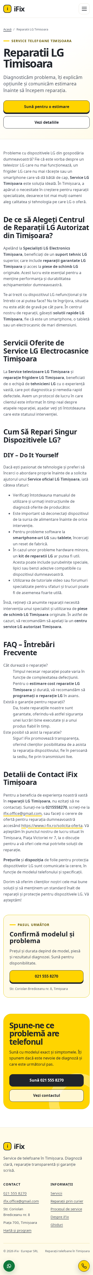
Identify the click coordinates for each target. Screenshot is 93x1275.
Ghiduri (57, 1224)
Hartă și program (17, 1230)
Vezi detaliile (47, 122)
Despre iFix (60, 1216)
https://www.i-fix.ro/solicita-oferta (52, 825)
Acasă (7, 29)
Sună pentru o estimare (46, 106)
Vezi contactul (46, 1095)
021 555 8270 (46, 976)
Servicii (56, 1193)
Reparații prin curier (67, 1201)
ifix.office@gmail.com (22, 813)
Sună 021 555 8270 (47, 1080)
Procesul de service (66, 1208)
